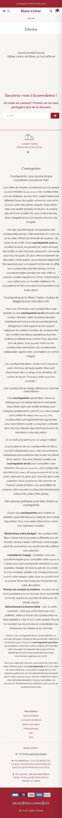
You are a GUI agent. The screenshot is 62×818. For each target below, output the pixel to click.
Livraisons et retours (31, 720)
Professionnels (31, 728)
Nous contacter (31, 715)
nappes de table (37, 472)
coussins (43, 415)
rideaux (22, 472)
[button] (57, 11)
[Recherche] (8, 11)
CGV (31, 733)
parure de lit (32, 192)
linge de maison (23, 677)
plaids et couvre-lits (28, 468)
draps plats (36, 687)
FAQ (31, 737)
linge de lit (54, 559)
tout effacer (47, 56)
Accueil (31, 18)
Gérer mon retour (31, 724)
